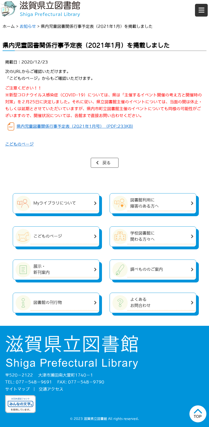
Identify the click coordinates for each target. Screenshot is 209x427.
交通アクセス (51, 389)
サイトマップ (17, 389)
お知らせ (28, 26)
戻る (106, 163)
